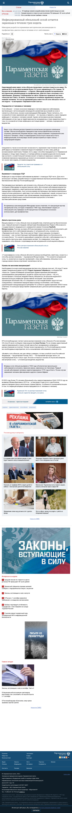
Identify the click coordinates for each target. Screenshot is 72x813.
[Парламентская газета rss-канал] (60, 757)
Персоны (41, 762)
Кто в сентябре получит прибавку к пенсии (31, 15)
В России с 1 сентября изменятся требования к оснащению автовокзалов (15, 599)
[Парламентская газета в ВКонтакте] (62, 757)
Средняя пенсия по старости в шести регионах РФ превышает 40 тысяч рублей (42, 13)
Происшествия (6, 758)
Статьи (18, 7)
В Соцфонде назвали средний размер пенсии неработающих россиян (38, 11)
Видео (4, 762)
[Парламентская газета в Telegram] (64, 757)
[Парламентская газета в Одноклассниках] (66, 757)
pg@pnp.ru (22, 792)
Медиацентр (17, 764)
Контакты (5, 768)
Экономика (30, 753)
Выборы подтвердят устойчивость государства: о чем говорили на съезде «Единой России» (15, 606)
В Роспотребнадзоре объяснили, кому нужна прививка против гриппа (17, 702)
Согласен (36, 810)
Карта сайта (67, 774)
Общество (5, 755)
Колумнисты (42, 764)
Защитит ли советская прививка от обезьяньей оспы (30, 165)
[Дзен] (64, 33)
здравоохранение (14, 407)
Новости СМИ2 (34, 519)
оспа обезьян (24, 407)
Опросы (16, 762)
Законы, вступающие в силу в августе (17, 593)
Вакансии (29, 768)
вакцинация (32, 407)
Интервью (30, 764)
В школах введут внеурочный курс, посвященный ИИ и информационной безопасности (15, 615)
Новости (53, 7)
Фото (28, 762)
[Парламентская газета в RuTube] (69, 757)
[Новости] (57, 33)
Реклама (16, 768)
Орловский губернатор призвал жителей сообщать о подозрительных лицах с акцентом (17, 587)
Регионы (4, 764)
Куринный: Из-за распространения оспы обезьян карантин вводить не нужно (32, 392)
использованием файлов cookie (50, 807)
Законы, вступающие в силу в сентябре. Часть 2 (18, 688)
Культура (29, 758)
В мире (28, 755)
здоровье (5, 407)
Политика (4, 753)
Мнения (53, 762)
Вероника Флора (10, 39)
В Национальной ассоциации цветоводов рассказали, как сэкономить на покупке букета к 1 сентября (18, 694)
